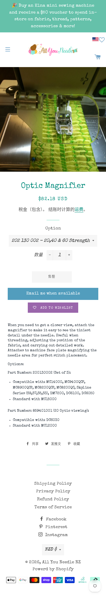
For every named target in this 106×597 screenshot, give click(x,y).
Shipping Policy (53, 484)
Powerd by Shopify (53, 569)
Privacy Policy (53, 491)
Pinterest (55, 527)
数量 (38, 255)
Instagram (56, 535)
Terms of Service (53, 507)
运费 (79, 210)
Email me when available (53, 294)
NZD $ (51, 549)
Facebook (56, 519)
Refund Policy (53, 499)
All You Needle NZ (61, 562)
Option (53, 228)
